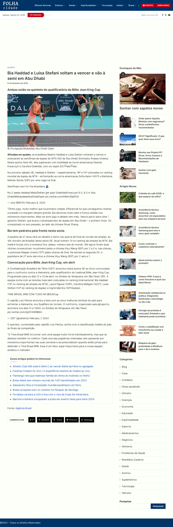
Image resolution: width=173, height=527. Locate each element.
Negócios (127, 439)
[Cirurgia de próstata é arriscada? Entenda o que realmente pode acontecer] (128, 314)
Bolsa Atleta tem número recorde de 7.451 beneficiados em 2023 (50, 380)
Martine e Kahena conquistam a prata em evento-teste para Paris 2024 (53, 399)
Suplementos (129, 479)
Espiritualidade (88, 5)
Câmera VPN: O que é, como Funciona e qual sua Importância (152, 279)
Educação (127, 413)
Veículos (126, 492)
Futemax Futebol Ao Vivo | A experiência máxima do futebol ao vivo (51, 371)
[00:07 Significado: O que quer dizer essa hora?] (128, 140)
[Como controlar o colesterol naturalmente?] (128, 247)
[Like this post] (33, 419)
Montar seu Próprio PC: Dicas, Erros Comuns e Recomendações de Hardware (151, 157)
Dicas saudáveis (131, 386)
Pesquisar (125, 501)
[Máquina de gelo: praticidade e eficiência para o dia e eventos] (128, 347)
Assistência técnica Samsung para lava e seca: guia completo (149, 230)
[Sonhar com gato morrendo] (128, 174)
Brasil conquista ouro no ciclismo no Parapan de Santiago (45, 389)
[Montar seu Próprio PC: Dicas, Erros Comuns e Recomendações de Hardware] (128, 156)
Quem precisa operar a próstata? (150, 261)
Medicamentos (130, 433)
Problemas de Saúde (133, 453)
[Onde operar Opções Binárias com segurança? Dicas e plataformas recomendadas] (128, 122)
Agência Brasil (23, 408)
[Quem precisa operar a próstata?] (128, 264)
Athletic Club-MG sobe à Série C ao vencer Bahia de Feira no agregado (53, 366)
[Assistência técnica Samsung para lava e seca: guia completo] (128, 231)
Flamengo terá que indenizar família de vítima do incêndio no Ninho (51, 375)
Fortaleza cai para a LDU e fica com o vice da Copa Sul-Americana (50, 394)
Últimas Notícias (43, 5)
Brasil (131, 5)
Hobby (120, 5)
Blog (124, 366)
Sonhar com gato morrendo (147, 171)
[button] (47, 15)
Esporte (126, 426)
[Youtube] (169, 15)
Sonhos (126, 473)
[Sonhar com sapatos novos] (143, 89)
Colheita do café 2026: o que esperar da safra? (151, 195)
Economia (127, 406)
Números (127, 446)
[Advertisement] (86, 39)
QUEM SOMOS (163, 5)
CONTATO (149, 5)
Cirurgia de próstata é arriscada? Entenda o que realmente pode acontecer (152, 313)
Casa (124, 373)
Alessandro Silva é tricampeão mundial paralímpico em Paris (47, 385)
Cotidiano (127, 380)
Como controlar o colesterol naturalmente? (151, 245)
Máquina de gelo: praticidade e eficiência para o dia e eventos (150, 346)
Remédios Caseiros (133, 459)
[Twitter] (166, 15)
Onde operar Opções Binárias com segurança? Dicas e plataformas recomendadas (152, 123)
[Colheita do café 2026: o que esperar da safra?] (128, 197)
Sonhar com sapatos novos (141, 108)
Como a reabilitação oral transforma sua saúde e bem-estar (151, 329)
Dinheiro (59, 5)
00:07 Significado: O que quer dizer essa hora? (151, 137)
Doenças (127, 400)
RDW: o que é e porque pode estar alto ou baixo (73, 15)
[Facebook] (162, 15)
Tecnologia (107, 5)
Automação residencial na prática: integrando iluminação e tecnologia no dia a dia (152, 297)
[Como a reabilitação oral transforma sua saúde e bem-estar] (128, 330)
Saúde (72, 5)
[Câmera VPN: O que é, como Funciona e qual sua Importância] (128, 280)
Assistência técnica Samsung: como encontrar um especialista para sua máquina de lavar (152, 214)
